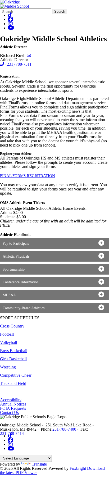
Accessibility (10, 400)
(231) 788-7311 (18, 64)
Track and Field (13, 383)
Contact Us (9, 412)
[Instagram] (10, 23)
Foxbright (78, 468)
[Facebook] (10, 19)
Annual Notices (13, 404)
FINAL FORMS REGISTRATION (27, 176)
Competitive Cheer (15, 375)
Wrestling (8, 367)
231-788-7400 (64, 429)
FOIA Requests (13, 408)
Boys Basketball (13, 350)
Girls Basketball (13, 359)
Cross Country (12, 326)
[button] (54, 243)
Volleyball (8, 342)
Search (59, 11)
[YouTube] (11, 28)
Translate (39, 464)
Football (7, 334)
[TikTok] (10, 15)
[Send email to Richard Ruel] (29, 55)
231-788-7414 (12, 433)
